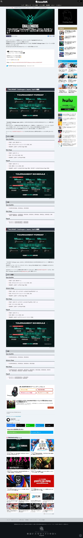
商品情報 (48, 5)
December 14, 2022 (31, 65)
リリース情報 (35, 5)
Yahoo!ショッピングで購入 (27, 392)
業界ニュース (28, 5)
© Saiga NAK (41, 534)
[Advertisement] (30, 78)
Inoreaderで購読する (36, 431)
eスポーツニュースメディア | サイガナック (41, 531)
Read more (50, 406)
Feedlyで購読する (12, 431)
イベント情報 (42, 5)
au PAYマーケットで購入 (44, 392)
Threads (48, 424)
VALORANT (18, 415)
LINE (29, 424)
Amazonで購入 (25, 389)
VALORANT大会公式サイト (17, 130)
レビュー (53, 5)
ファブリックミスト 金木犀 (49, 513)
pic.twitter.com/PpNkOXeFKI (36, 61)
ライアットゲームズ (11, 415)
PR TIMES (52, 118)
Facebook (11, 424)
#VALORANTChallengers (26, 61)
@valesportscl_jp (25, 270)
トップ (22, 5)
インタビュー (59, 5)
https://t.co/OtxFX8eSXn (17, 61)
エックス (20, 424)
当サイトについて (15, 519)
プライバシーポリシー (34, 519)
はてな (38, 424)
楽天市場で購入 (42, 389)
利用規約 (27, 519)
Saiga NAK (41, 2)
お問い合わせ (21, 519)
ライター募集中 (42, 519)
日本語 (79, 1)
